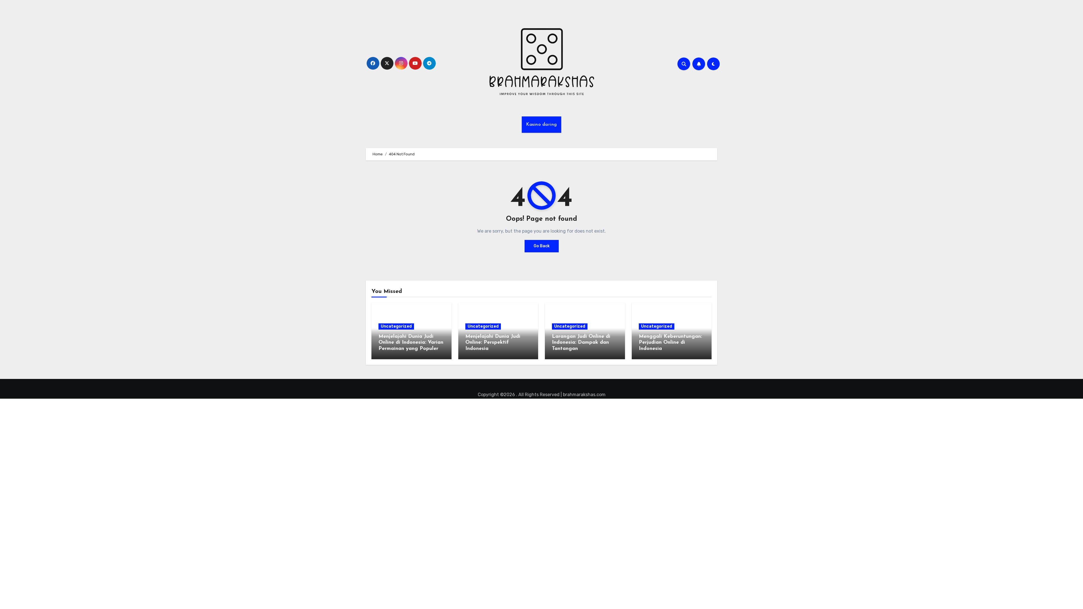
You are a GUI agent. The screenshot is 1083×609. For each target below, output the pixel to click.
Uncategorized (396, 326)
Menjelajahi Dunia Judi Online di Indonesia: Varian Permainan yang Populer (410, 342)
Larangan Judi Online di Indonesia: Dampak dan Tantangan (581, 342)
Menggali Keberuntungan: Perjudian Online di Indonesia (670, 342)
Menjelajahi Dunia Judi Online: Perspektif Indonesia (492, 342)
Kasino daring (541, 124)
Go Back (542, 246)
